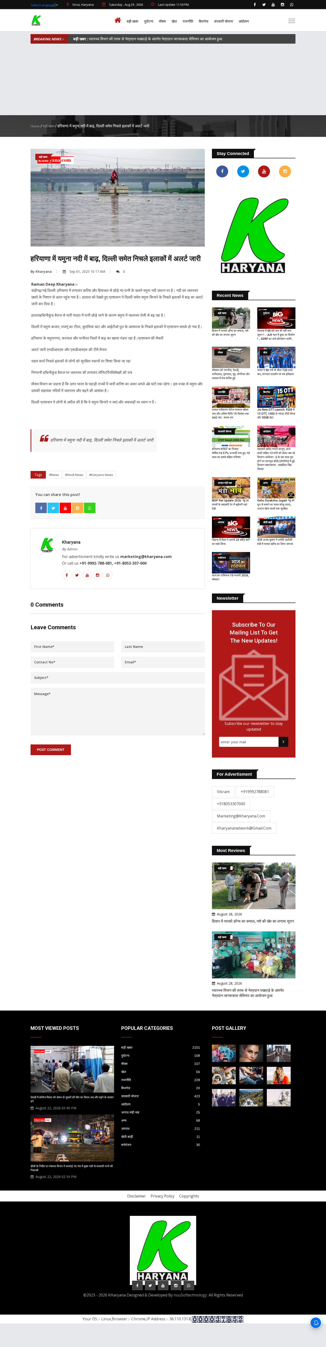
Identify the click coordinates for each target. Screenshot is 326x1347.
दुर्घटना (148, 21)
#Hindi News (74, 475)
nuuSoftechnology (190, 1295)
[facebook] (254, 4)
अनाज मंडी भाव (160, 1112)
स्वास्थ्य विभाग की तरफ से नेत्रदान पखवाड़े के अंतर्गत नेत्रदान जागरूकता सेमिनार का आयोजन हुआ (147, 38)
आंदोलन (244, 21)
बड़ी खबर (132, 21)
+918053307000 (231, 803)
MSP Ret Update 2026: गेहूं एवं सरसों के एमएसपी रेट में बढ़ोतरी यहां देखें (230, 504)
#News (54, 475)
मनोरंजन (160, 1145)
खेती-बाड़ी (160, 1137)
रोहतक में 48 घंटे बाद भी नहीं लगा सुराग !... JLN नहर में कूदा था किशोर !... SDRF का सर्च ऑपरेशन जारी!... (276, 335)
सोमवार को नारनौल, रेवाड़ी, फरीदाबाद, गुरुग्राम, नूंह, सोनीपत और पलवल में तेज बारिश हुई (231, 374)
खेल (174, 21)
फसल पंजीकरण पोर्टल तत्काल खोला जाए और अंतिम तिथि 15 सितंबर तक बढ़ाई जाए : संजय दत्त (230, 413)
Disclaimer (136, 1196)
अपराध (160, 1128)
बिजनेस (203, 21)
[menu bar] (291, 20)
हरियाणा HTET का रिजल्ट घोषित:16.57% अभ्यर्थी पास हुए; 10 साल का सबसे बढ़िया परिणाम (231, 453)
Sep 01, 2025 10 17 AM (87, 271)
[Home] (118, 20)
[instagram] (282, 4)
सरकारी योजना (223, 21)
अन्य (160, 1120)
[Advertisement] (163, 79)
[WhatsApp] (291, 4)
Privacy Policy (162, 1196)
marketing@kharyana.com (241, 816)
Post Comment (50, 750)
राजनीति (188, 21)
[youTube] (273, 4)
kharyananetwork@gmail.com (244, 828)
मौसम (162, 21)
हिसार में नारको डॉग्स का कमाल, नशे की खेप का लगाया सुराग (253, 921)
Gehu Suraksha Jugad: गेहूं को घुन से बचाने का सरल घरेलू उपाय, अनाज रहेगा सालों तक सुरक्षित (275, 504)
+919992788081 (255, 791)
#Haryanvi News (101, 475)
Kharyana (41, 271)
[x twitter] (264, 4)
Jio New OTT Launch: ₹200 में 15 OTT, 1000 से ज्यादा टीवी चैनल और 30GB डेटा (276, 413)
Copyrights (189, 1196)
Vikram (223, 791)
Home (35, 126)
